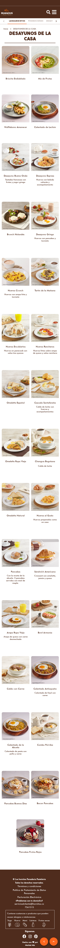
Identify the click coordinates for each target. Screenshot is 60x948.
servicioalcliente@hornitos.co (29, 904)
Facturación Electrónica (29, 897)
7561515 (29, 907)
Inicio (5, 29)
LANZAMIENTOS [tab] (17, 21)
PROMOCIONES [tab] (35, 21)
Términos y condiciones (29, 886)
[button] (48, 12)
